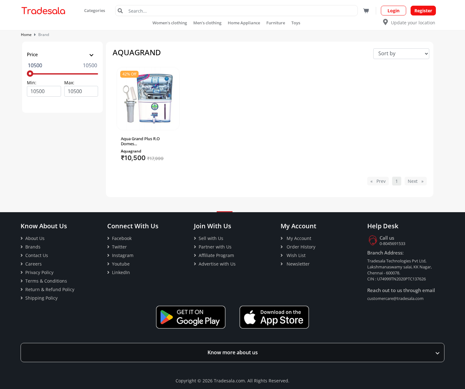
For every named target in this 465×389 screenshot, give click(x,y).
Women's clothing (169, 23)
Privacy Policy (39, 272)
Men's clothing (207, 23)
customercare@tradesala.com (395, 298)
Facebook (122, 238)
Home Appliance (244, 23)
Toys (295, 23)
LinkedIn (121, 272)
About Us (35, 238)
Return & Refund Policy (49, 289)
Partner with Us (215, 247)
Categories (95, 10)
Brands (32, 247)
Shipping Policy (41, 298)
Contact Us (36, 255)
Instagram (122, 255)
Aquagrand (131, 151)
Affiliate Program (216, 255)
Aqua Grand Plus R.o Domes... (140, 141)
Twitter (119, 247)
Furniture (275, 23)
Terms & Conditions (46, 281)
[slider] (30, 73)
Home (26, 34)
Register (423, 11)
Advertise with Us (217, 264)
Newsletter (297, 264)
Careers (33, 264)
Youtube (121, 264)
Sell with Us (211, 238)
